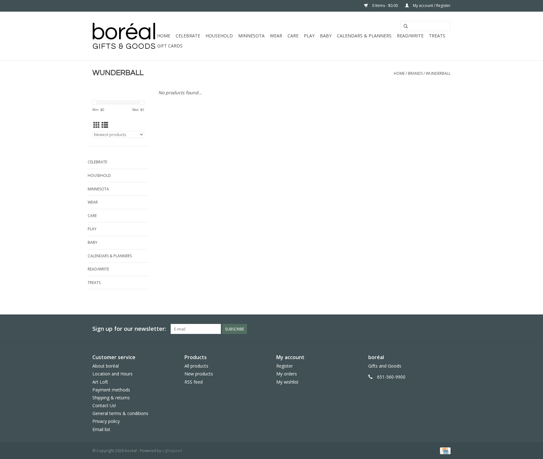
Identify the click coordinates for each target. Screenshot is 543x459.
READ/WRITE (410, 36)
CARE (293, 36)
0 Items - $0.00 (385, 5)
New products (198, 374)
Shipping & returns (111, 398)
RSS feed (193, 382)
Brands (415, 73)
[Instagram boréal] (446, 329)
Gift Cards (170, 46)
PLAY (309, 36)
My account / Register (431, 5)
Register (284, 366)
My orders (286, 374)
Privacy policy (106, 421)
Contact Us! (104, 405)
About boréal (105, 366)
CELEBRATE (188, 36)
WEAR (276, 36)
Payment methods (111, 390)
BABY (326, 36)
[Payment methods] (444, 450)
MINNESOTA (251, 36)
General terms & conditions (120, 413)
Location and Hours (112, 374)
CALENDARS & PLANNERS (364, 36)
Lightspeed (172, 450)
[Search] (405, 26)
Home (163, 36)
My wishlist (287, 382)
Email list (101, 429)
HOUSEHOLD (219, 36)
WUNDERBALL (438, 73)
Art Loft (100, 382)
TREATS (437, 36)
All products (196, 366)
